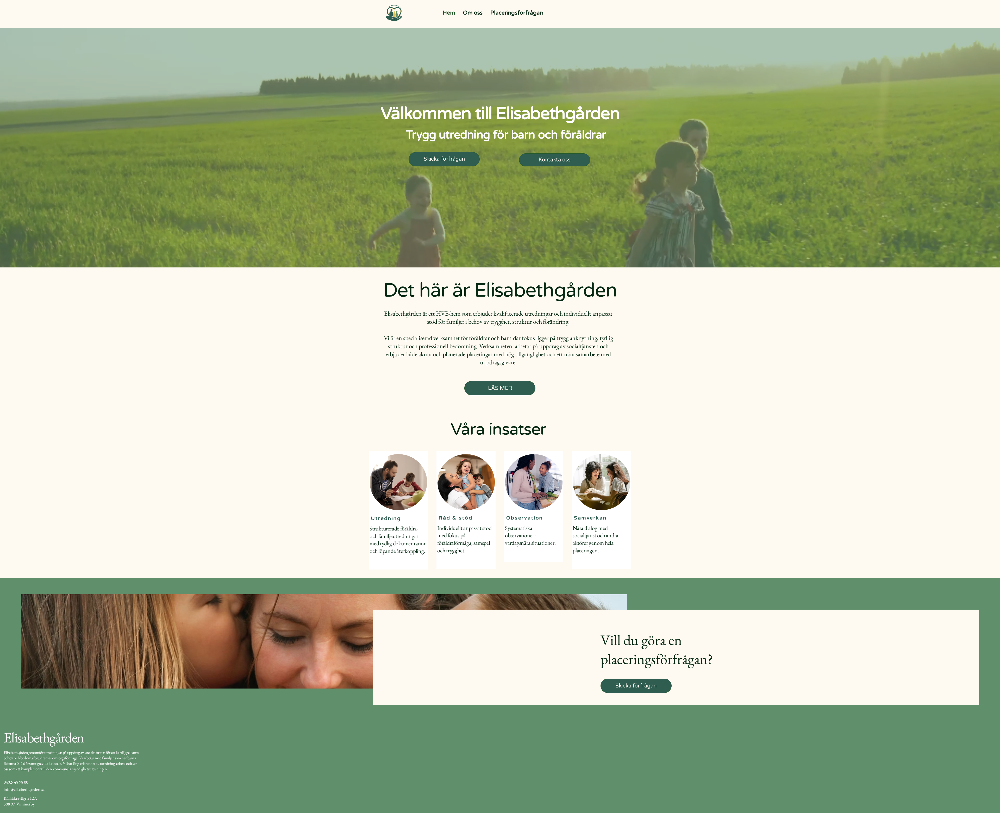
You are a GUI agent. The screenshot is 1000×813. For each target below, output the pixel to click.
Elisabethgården (44, 737)
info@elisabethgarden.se (24, 789)
